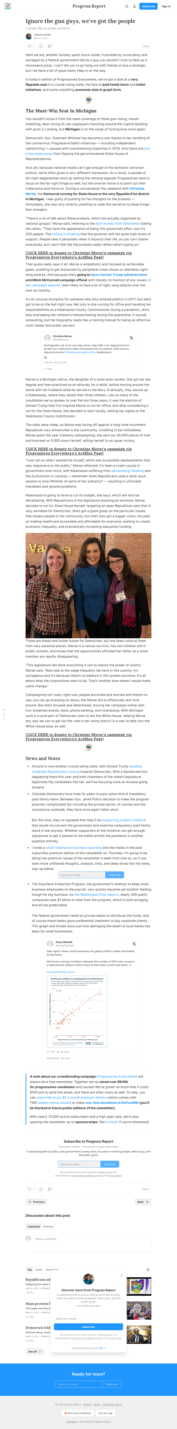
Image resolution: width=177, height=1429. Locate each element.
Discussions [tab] (52, 1269)
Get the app (106, 1413)
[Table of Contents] (3, 714)
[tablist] (40, 1226)
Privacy (87, 1404)
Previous (38, 1201)
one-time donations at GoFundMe (112, 1103)
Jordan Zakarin (42, 35)
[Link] (21, 111)
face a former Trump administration (119, 275)
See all (32, 1351)
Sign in (166, 6)
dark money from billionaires (118, 224)
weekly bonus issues (54, 1103)
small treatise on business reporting (74, 848)
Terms (97, 1404)
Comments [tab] (34, 1226)
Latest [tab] (38, 1269)
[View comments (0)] (41, 46)
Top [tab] (30, 1269)
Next (140, 1201)
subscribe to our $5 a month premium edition (71, 1098)
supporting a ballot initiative (124, 820)
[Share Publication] (134, 6)
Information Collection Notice (87, 1338)
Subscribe (148, 6)
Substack (71, 1421)
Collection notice (112, 1404)
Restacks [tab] (48, 1226)
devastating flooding (127, 471)
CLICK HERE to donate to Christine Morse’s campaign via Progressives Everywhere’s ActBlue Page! (79, 255)
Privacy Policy (115, 1338)
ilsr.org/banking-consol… (61, 971)
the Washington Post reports (96, 895)
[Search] (126, 6)
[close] (121, 1275)
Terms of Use (105, 1334)
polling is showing (66, 234)
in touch (112, 1122)
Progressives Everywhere (117, 1076)
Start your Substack (79, 1413)
